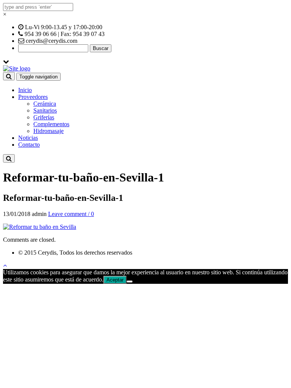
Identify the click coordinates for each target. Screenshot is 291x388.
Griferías (43, 117)
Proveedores (33, 97)
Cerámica (44, 103)
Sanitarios (45, 110)
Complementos (51, 124)
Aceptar (115, 280)
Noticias (28, 138)
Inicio (25, 90)
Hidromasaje (48, 131)
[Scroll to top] (5, 265)
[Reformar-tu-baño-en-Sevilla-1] (39, 227)
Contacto (29, 144)
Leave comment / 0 (71, 214)
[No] (130, 281)
